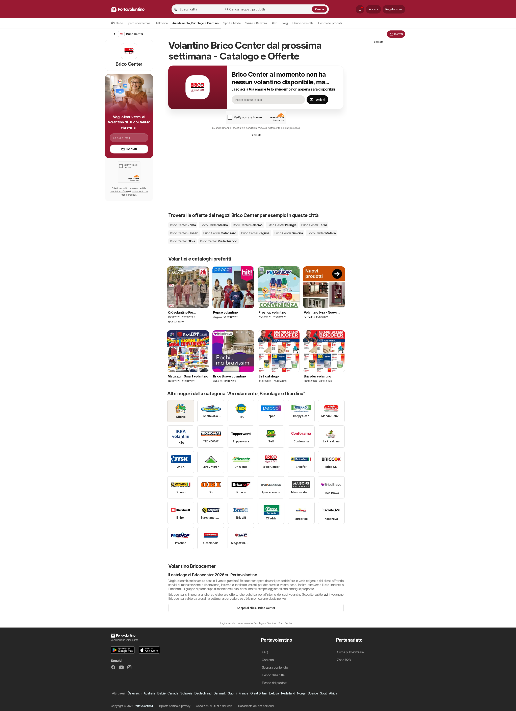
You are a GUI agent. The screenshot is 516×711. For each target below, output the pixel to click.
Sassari (184, 233)
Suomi (232, 693)
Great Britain (258, 693)
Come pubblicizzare (350, 652)
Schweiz (186, 693)
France (243, 693)
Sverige (313, 693)
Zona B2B (344, 660)
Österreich (134, 693)
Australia (149, 693)
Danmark (219, 693)
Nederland (288, 693)
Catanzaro (219, 233)
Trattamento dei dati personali (256, 706)
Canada (172, 693)
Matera (322, 233)
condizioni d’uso (255, 127)
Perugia (281, 225)
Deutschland (202, 693)
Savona (288, 233)
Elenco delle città (302, 23)
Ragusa (255, 233)
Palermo (248, 225)
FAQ (265, 652)
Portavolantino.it (143, 706)
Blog (285, 23)
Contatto (268, 660)
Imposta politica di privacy (174, 706)
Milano (214, 225)
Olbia (182, 241)
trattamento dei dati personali (284, 127)
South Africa (328, 693)
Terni (314, 225)
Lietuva (274, 693)
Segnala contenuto (275, 667)
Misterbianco (218, 241)
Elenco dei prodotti (330, 23)
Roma (183, 225)
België (161, 693)
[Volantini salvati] (360, 9)
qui (326, 594)
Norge (301, 693)
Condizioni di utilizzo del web (214, 706)
